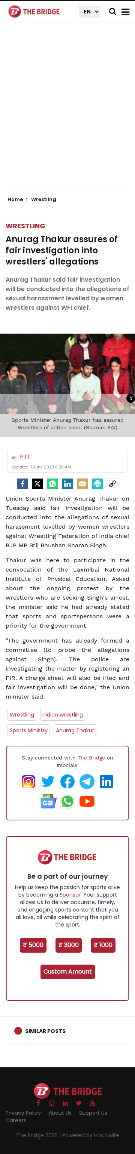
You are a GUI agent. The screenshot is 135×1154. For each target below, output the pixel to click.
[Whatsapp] (52, 483)
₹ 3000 (68, 945)
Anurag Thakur (75, 730)
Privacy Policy (23, 1113)
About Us (60, 1113)
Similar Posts (45, 1031)
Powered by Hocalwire (90, 1135)
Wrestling (25, 226)
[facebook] (22, 483)
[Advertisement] (67, 112)
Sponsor (70, 894)
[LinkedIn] (67, 483)
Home (16, 199)
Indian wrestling (62, 714)
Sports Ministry (29, 730)
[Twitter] (37, 483)
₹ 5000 (33, 945)
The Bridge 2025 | (39, 1135)
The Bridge (91, 758)
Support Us (93, 1113)
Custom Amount (68, 971)
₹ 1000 (103, 945)
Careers (16, 1120)
